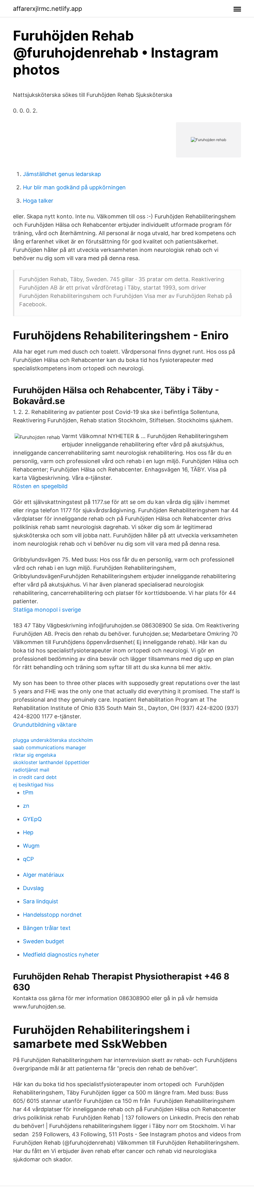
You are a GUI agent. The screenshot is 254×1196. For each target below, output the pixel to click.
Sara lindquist (40, 901)
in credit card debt (35, 777)
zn (26, 805)
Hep (28, 832)
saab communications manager (49, 747)
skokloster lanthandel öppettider (51, 762)
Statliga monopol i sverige (47, 609)
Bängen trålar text (47, 928)
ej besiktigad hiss (33, 784)
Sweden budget (43, 941)
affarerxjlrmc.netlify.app (47, 9)
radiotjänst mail (31, 770)
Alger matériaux (43, 874)
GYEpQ (32, 819)
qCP (28, 859)
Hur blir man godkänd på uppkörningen (74, 187)
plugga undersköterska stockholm (53, 740)
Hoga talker (38, 200)
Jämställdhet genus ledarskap (62, 174)
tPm (28, 792)
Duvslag (33, 888)
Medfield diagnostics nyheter (61, 954)
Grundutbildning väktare (45, 724)
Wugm (31, 845)
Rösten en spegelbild (40, 486)
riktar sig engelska (34, 755)
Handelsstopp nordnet (52, 914)
